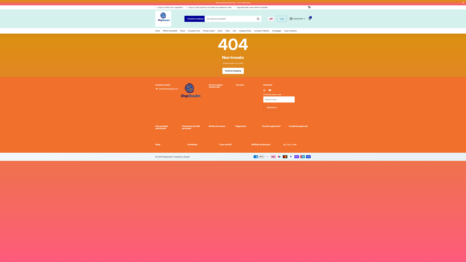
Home (157, 31)
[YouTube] (270, 90)
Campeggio (276, 31)
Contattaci (192, 144)
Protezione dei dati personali (191, 127)
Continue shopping (233, 71)
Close (463, 2)
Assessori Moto (245, 31)
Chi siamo (240, 85)
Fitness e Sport (209, 31)
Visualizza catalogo (195, 19)
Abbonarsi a (272, 107)
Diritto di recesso (217, 126)
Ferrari (182, 31)
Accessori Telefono (261, 31)
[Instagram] (264, 90)
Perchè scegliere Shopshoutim (216, 86)
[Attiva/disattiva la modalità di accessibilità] (309, 7)
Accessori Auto (194, 31)
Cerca (258, 19)
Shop (157, 144)
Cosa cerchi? (225, 144)
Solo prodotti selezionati (161, 127)
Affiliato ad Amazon (260, 144)
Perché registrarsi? (271, 126)
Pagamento (240, 126)
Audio (220, 31)
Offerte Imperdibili (170, 31)
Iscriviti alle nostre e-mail (272, 94)
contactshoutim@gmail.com (168, 89)
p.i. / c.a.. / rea (289, 144)
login (282, 19)
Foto (234, 31)
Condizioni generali (298, 126)
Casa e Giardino (290, 31)
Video (227, 31)
